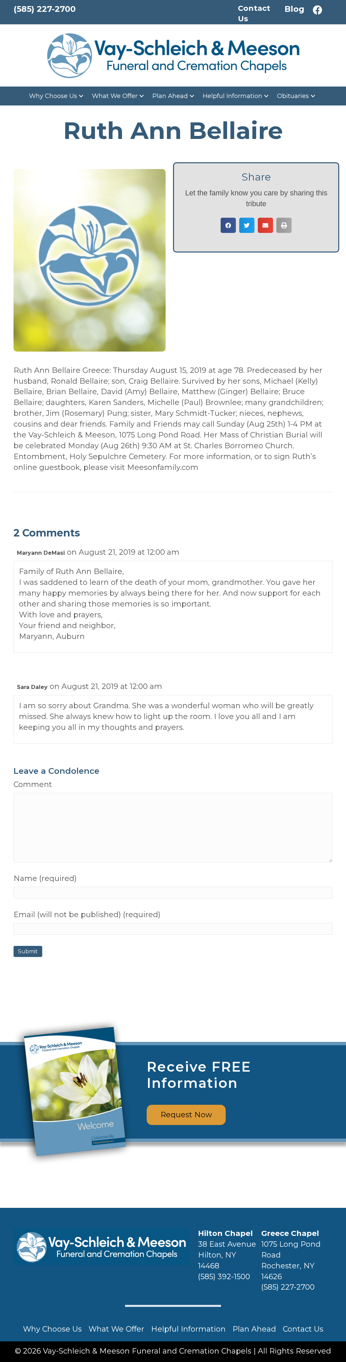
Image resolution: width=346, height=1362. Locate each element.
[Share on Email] (265, 225)
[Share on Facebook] (228, 225)
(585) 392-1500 (224, 1276)
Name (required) (45, 878)
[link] (57, 96)
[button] (317, 10)
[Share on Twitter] (246, 225)
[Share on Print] (284, 225)
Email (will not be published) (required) (87, 914)
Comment (33, 784)
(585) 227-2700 (288, 1287)
